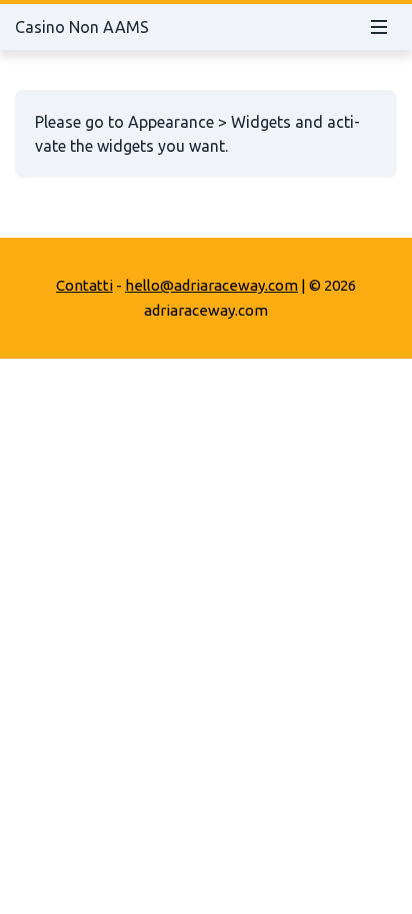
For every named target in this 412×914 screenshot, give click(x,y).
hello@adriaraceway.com (211, 285)
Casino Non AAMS (82, 27)
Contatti (84, 285)
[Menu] (379, 27)
